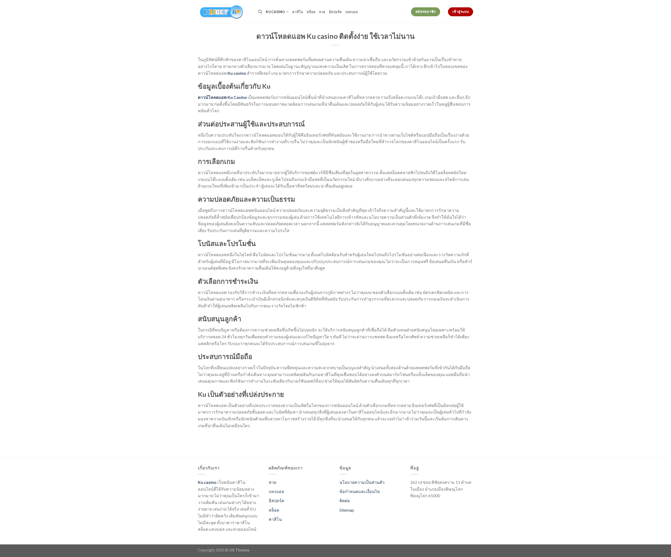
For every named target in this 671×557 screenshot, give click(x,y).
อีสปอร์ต (335, 12)
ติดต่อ (344, 500)
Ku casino (237, 73)
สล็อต (311, 12)
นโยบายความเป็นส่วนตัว (362, 482)
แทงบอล (351, 12)
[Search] (260, 12)
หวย (322, 12)
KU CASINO (275, 12)
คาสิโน (297, 12)
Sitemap (346, 509)
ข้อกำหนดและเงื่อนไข (359, 491)
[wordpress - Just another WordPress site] (224, 12)
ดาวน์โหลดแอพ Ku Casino (222, 97)
